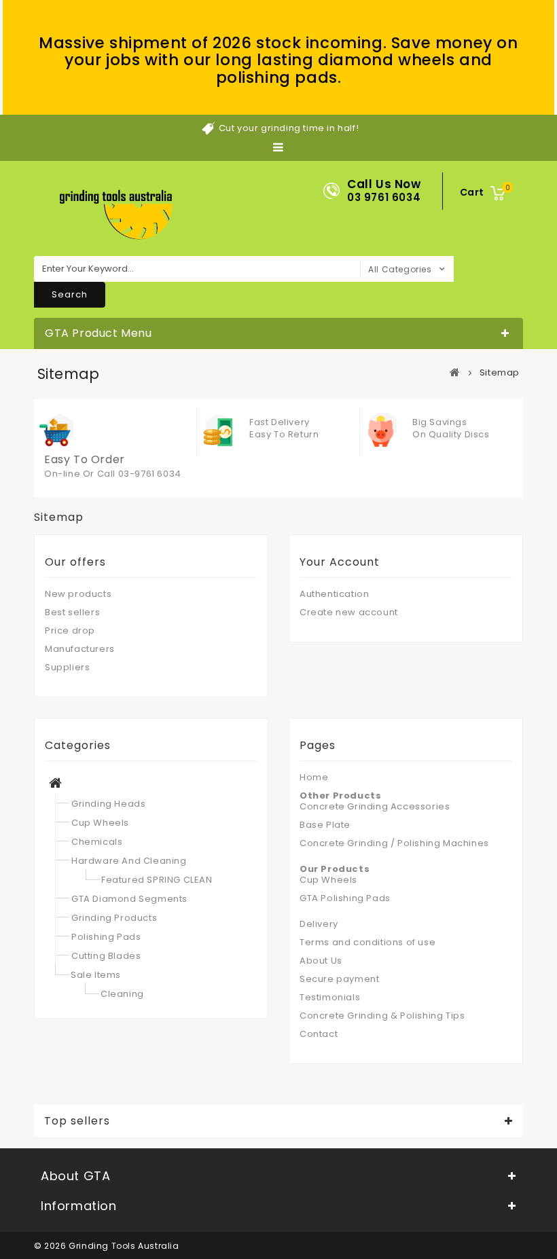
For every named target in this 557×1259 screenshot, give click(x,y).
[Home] (55, 784)
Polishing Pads (106, 936)
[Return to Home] (455, 372)
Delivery (319, 923)
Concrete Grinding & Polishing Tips (382, 1015)
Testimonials (330, 997)
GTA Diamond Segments (129, 898)
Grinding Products (114, 917)
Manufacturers (80, 648)
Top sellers (77, 1121)
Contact (319, 1033)
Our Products (335, 868)
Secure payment (339, 978)
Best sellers (72, 612)
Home (314, 777)
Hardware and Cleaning (129, 860)
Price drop (70, 630)
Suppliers (67, 667)
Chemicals (96, 841)
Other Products (340, 795)
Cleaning (122, 993)
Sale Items (96, 974)
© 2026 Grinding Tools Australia (106, 1246)
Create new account (349, 612)
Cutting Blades (106, 955)
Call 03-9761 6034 (139, 473)
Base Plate (325, 824)
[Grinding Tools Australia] (116, 215)
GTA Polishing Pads (345, 898)
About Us (321, 960)
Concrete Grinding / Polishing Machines (394, 843)
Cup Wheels (100, 822)
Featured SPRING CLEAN (157, 879)
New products (78, 593)
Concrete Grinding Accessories (375, 806)
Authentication (334, 593)
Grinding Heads (108, 803)
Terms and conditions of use (367, 942)
